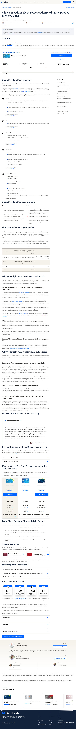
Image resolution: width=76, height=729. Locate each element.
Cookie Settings (60, 720)
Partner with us (52, 724)
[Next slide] (72, 701)
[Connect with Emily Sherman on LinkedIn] (66, 655)
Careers (50, 720)
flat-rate (20, 292)
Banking (39, 718)
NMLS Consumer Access (19, 716)
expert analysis (12, 115)
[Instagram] (7, 723)
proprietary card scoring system (20, 598)
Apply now (60, 55)
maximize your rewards (12, 453)
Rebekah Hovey (52, 22)
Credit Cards (4, 7)
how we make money (12, 33)
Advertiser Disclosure (70, 7)
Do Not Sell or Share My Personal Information (66, 722)
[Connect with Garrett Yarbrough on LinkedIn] (63, 643)
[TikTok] (14, 723)
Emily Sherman (21, 22)
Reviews (9, 7)
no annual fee (15, 88)
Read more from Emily (60, 658)
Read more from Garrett (60, 646)
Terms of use (60, 724)
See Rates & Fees (61, 59)
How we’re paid (52, 715)
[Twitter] (5, 723)
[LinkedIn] (9, 723)
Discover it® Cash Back (23, 313)
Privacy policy (60, 718)
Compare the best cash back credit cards (13, 636)
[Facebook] (2, 723)
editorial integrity (40, 32)
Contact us (51, 722)
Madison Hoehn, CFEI (36, 22)
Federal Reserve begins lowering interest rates (19, 348)
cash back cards (25, 292)
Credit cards (40, 720)
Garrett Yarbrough (12, 22)
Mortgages (40, 715)
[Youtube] (11, 723)
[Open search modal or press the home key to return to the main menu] (73, 2)
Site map (50, 718)
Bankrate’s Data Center (42, 724)
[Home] (5, 2)
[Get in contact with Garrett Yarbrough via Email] (66, 643)
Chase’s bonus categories (17, 301)
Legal (59, 715)
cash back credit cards (25, 91)
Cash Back (11, 689)
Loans (39, 722)
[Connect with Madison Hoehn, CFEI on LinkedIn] (13, 667)
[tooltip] (12, 44)
